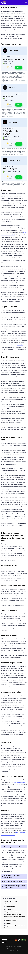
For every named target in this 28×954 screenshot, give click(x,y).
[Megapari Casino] (5, 162)
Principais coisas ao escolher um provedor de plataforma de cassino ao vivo (14, 916)
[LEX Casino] (5, 89)
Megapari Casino (14, 160)
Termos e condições (19, 948)
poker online (20, 345)
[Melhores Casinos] (3, 2)
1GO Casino (13, 122)
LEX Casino (12, 88)
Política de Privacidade (8, 948)
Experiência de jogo (10, 909)
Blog (17, 950)
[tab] (14, 859)
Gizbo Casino (13, 51)
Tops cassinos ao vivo (11, 901)
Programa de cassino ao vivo (13, 912)
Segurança (8, 923)
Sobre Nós (12, 950)
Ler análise (9, 68)
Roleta (19, 338)
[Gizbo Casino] (5, 52)
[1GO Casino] (5, 124)
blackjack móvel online (19, 782)
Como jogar (8, 904)
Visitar (18, 67)
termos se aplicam (9, 116)
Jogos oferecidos (10, 906)
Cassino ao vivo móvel (11, 920)
